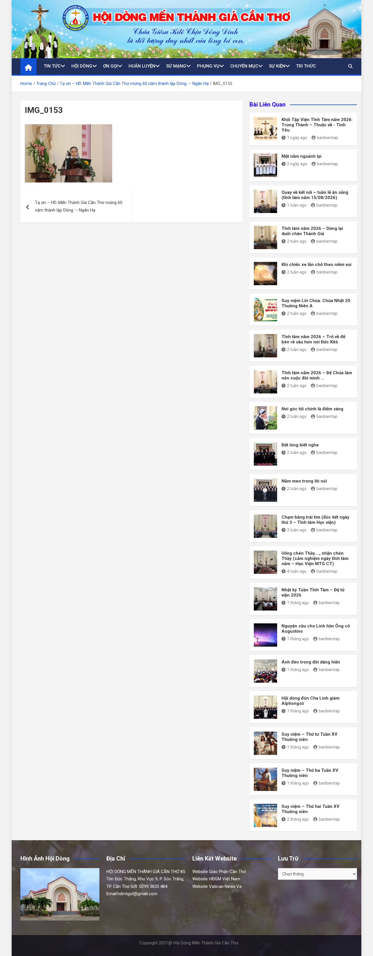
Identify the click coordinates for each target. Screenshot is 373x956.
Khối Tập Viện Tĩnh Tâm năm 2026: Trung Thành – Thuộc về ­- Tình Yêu (317, 125)
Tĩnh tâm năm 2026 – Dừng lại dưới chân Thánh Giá (312, 231)
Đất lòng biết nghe (300, 445)
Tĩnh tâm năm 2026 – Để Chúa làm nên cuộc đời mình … (316, 375)
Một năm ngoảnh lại (301, 156)
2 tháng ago (298, 819)
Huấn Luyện (142, 66)
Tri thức (306, 66)
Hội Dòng (81, 66)
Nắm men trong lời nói (304, 481)
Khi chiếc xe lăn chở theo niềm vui (316, 264)
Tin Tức (52, 66)
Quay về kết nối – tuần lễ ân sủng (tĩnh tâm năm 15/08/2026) (314, 195)
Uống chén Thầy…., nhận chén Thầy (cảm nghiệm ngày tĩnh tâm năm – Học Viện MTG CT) (315, 558)
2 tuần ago (297, 241)
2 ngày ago (297, 164)
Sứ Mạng (176, 66)
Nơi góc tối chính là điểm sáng (312, 409)
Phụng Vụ (208, 66)
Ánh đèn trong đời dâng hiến (310, 662)
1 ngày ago (297, 137)
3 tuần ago (297, 530)
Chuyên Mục (244, 66)
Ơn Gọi (110, 66)
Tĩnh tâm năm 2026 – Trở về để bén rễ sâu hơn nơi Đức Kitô (313, 339)
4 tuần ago (297, 571)
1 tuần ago (297, 205)
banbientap (327, 137)
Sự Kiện (277, 66)
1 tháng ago (298, 602)
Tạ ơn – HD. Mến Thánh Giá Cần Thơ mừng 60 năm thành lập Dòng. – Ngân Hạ (78, 206)
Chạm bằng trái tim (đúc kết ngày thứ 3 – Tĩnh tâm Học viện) (315, 520)
